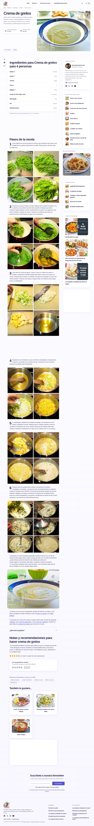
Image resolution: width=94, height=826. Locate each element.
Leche (11, 76)
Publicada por (17, 677)
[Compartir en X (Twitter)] (4, 59)
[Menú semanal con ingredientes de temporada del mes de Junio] (76, 248)
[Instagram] (72, 86)
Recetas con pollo (53, 808)
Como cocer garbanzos (77, 103)
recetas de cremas (24, 624)
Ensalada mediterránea (77, 206)
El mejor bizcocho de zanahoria (57, 816)
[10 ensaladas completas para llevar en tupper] (76, 271)
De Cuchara (7, 49)
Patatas (12, 90)
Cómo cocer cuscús (76, 98)
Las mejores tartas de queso (56, 819)
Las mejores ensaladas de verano (57, 813)
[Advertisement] (33, 752)
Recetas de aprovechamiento (56, 810)
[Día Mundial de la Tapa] (76, 226)
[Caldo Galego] (21, 727)
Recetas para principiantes (79, 810)
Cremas (15, 49)
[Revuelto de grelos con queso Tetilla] (45, 703)
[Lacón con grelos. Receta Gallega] (21, 703)
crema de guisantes (25, 622)
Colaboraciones (15, 819)
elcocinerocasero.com (78, 65)
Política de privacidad (35, 821)
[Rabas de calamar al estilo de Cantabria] (76, 164)
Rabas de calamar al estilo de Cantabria (75, 171)
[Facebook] (66, 86)
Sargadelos (13, 682)
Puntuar (27, 667)
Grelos (12, 71)
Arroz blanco (74, 118)
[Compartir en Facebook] (4, 62)
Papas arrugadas (75, 133)
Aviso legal (42, 821)
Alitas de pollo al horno (77, 144)
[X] (7, 815)
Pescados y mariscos (71, 156)
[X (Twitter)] (69, 86)
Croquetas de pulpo (76, 191)
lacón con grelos (41, 613)
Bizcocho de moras (75, 201)
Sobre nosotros (7, 819)
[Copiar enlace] (4, 65)
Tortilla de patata (75, 123)
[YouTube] (75, 86)
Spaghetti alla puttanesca (77, 186)
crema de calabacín (42, 622)
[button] (82, 3)
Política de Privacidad (46, 789)
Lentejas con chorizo (76, 128)
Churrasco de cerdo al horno (78, 108)
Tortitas (72, 113)
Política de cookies (26, 821)
